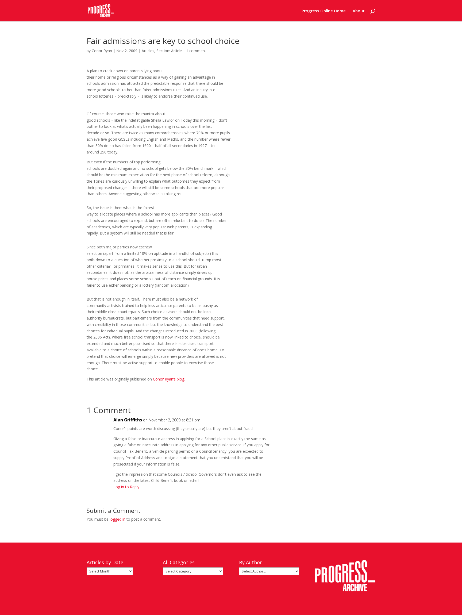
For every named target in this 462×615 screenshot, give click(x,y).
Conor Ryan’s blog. (169, 379)
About (359, 11)
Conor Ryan (102, 50)
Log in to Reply (126, 486)
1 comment (196, 50)
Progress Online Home (324, 11)
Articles (148, 50)
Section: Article (169, 50)
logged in (117, 519)
